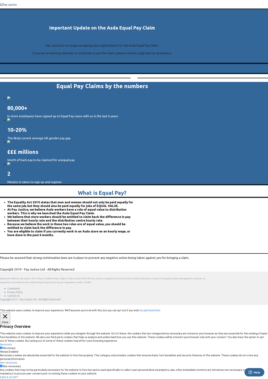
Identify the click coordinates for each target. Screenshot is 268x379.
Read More (154, 310)
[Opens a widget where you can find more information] (254, 372)
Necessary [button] (6, 344)
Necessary (9, 348)
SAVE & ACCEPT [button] (9, 377)
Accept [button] (144, 310)
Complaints (13, 288)
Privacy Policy (15, 292)
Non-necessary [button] (8, 362)
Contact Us (13, 295)
